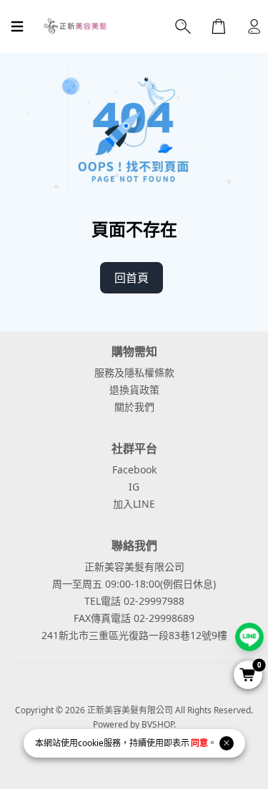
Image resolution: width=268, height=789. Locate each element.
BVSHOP (158, 724)
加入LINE (134, 504)
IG (134, 486)
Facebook (134, 469)
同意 (199, 743)
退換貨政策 (134, 389)
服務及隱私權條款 (134, 372)
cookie (91, 743)
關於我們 (134, 406)
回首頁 (131, 278)
